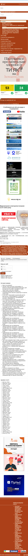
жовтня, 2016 (6, 433)
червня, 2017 (6, 423)
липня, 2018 (5, 407)
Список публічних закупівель (10, 32)
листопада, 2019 (7, 388)
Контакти (5, 33)
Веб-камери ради (7, 24)
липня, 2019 (5, 393)
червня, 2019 (6, 394)
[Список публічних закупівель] (14, 158)
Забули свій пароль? (7, 277)
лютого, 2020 (6, 384)
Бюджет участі (6, 23)
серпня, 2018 (6, 406)
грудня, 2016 (6, 430)
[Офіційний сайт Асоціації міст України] (13, 141)
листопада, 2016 (7, 432)
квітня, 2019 (5, 396)
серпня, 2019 (6, 391)
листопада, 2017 (7, 417)
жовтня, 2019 (6, 389)
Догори (26, 554)
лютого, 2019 (6, 399)
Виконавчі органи (6, 46)
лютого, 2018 (6, 413)
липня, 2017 (5, 422)
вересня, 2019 (6, 390)
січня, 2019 (5, 400)
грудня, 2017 (6, 416)
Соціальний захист (6, 52)
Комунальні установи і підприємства (11, 48)
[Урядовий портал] (14, 127)
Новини (4, 26)
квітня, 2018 (5, 411)
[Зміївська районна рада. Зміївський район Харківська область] (14, 134)
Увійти (2, 273)
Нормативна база (6, 41)
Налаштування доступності (8, 11)
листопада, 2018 (7, 402)
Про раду (3, 35)
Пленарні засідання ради (8, 43)
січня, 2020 (5, 385)
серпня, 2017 (6, 421)
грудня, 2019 (6, 387)
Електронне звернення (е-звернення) (13, 25)
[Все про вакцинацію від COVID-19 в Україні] (14, 148)
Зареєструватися (6, 275)
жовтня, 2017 (6, 418)
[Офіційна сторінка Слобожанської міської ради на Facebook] (7, 111)
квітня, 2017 (5, 425)
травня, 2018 (6, 410)
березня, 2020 (6, 383)
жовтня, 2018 (6, 404)
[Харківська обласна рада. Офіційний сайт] (14, 131)
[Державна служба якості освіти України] (14, 153)
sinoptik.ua (16, 103)
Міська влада (4, 39)
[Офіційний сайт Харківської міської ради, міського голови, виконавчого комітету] (14, 115)
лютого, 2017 (6, 428)
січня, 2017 (5, 429)
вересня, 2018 (6, 405)
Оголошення (5, 27)
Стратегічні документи (7, 37)
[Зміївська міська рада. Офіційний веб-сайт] (14, 118)
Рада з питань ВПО (6, 50)
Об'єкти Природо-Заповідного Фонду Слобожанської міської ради (13, 29)
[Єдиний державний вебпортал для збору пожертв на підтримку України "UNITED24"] (14, 166)
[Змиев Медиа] (14, 137)
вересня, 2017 (6, 419)
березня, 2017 (6, 427)
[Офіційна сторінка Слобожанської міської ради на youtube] (21, 111)
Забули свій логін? (6, 276)
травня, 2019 (6, 395)
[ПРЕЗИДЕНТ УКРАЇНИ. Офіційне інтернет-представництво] (14, 121)
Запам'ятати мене (6, 271)
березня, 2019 (6, 397)
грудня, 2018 (6, 401)
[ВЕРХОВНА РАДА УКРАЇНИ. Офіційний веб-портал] (14, 124)
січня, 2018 (5, 415)
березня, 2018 (6, 412)
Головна (3, 21)
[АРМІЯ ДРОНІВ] (14, 174)
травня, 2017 (6, 424)
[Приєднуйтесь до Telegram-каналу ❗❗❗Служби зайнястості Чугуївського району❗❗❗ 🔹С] (14, 186)
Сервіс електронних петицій (10, 31)
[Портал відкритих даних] (14, 145)
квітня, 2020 (5, 382)
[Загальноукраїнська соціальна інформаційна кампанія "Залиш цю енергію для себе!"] (14, 199)
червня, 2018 (6, 408)
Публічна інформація (7, 44)
